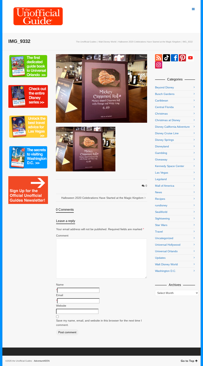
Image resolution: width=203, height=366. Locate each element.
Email (59, 295)
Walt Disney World (107, 42)
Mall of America (164, 185)
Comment (62, 235)
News (158, 192)
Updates (160, 257)
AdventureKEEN (42, 361)
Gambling (161, 153)
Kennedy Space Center (169, 166)
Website (61, 305)
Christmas (161, 113)
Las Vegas (161, 172)
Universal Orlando (166, 251)
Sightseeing (162, 218)
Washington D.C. (165, 270)
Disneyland (162, 146)
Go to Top (187, 360)
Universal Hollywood (167, 244)
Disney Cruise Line (167, 133)
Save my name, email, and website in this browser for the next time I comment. (99, 322)
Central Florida (164, 107)
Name (60, 284)
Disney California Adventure (172, 126)
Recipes (160, 198)
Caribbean (161, 100)
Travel (159, 231)
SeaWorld (161, 211)
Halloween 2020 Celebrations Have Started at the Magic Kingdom (149, 42)
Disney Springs (164, 139)
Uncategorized (164, 238)
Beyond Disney (164, 87)
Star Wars (161, 225)
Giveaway (161, 159)
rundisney (161, 205)
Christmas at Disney (167, 120)
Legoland (161, 179)
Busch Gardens (164, 94)
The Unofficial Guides (86, 42)
